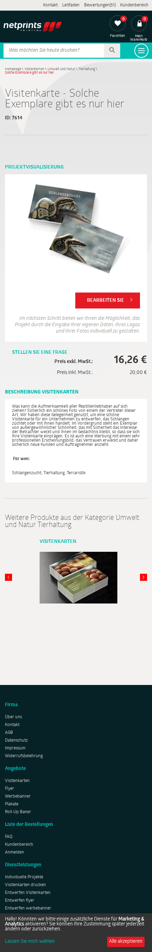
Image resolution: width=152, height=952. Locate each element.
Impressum (15, 748)
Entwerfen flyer (19, 901)
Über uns (13, 717)
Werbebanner (18, 796)
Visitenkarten (34, 69)
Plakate (11, 804)
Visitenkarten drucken (25, 885)
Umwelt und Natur (61, 69)
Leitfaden (71, 5)
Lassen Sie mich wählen (30, 941)
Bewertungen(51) (100, 5)
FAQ (8, 837)
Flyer (9, 789)
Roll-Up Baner (18, 812)
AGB (9, 733)
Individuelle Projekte (24, 877)
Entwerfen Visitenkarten (28, 893)
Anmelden (14, 852)
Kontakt (50, 5)
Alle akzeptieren (125, 941)
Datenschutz (16, 740)
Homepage (13, 69)
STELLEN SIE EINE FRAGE (40, 352)
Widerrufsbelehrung (24, 756)
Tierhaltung (86, 69)
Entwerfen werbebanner (28, 908)
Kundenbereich (134, 5)
